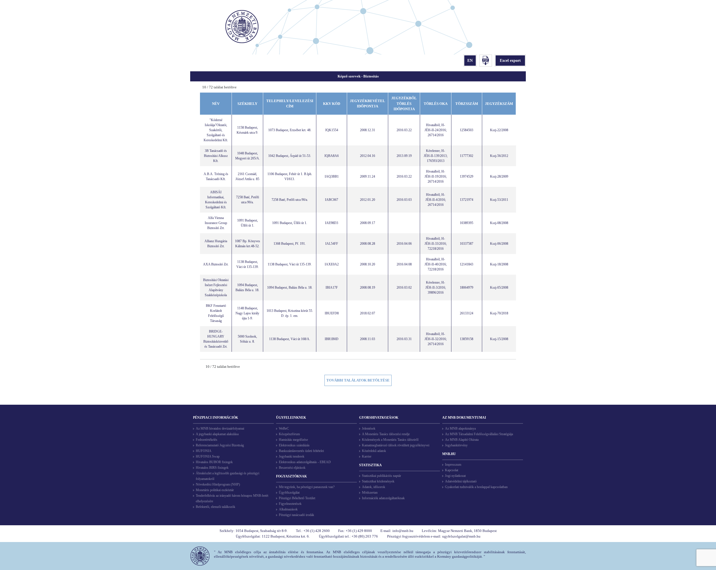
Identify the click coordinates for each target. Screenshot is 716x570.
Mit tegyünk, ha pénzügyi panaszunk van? (307, 487)
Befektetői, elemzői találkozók (215, 507)
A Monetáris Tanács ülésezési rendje (386, 434)
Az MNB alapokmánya (460, 428)
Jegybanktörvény (456, 445)
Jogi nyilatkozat (455, 476)
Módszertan (370, 492)
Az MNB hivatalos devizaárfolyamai (220, 428)
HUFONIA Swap (208, 456)
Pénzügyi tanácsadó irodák (296, 515)
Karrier (366, 456)
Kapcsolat (451, 470)
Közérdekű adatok (374, 451)
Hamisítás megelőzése (293, 440)
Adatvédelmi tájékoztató (461, 481)
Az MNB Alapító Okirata (462, 440)
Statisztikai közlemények (378, 481)
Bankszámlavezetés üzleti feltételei (301, 451)
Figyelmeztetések (290, 504)
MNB (242, 27)
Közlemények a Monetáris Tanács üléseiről (390, 440)
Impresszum (453, 465)
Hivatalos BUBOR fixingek (214, 462)
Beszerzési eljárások (292, 468)
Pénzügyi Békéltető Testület (297, 498)
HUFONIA (203, 451)
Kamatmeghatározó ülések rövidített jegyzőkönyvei (395, 445)
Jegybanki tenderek (291, 456)
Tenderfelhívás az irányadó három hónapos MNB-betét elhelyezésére (232, 498)
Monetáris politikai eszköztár (215, 490)
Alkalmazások (288, 509)
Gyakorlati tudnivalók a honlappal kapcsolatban (476, 487)
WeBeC (284, 428)
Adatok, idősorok (373, 487)
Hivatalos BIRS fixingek (212, 468)
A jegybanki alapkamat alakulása (217, 434)
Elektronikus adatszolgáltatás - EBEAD (305, 462)
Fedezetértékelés (206, 440)
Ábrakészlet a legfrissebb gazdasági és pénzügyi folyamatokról (227, 476)
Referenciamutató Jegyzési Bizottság (220, 445)
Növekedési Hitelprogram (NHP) (218, 484)
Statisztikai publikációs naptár (381, 476)
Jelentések (368, 428)
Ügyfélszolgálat (289, 492)
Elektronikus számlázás (294, 445)
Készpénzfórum (289, 434)
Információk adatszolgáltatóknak (383, 498)
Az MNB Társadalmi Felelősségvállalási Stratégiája (479, 434)
